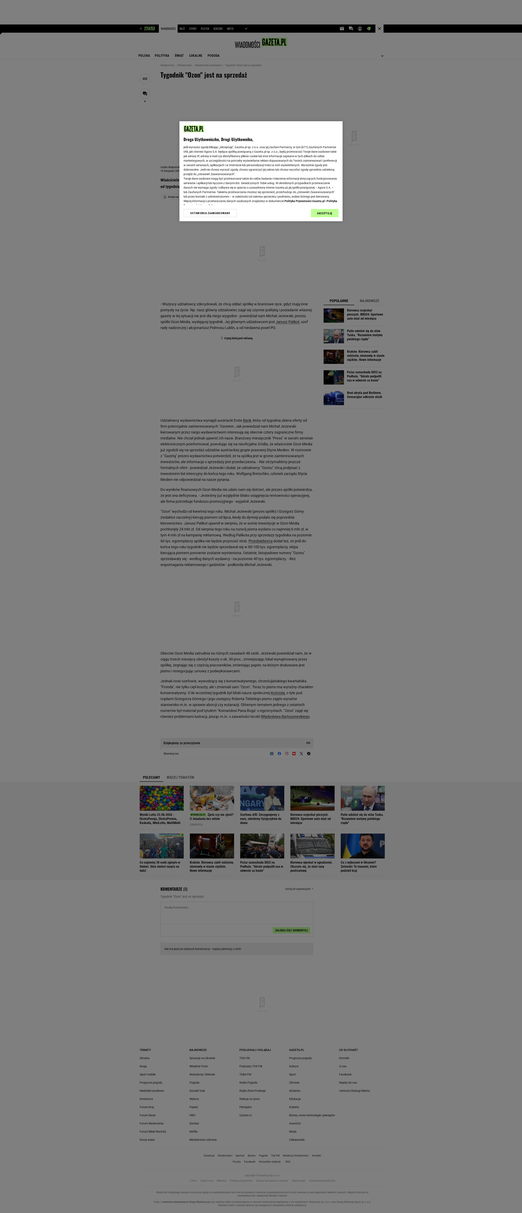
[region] (261, 171)
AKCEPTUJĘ (324, 213)
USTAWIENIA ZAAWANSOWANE (210, 213)
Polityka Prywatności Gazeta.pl (304, 201)
